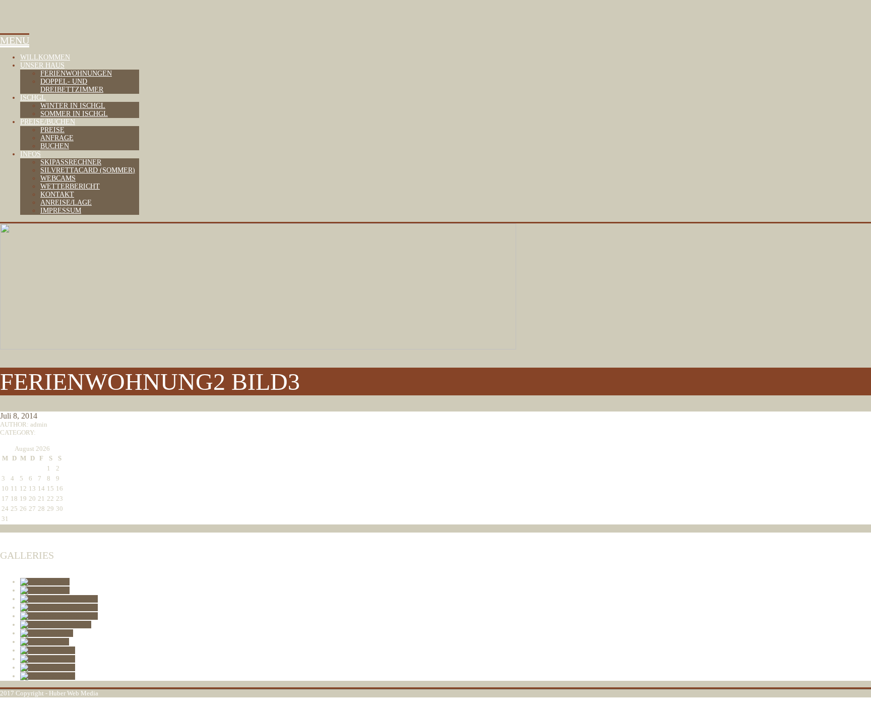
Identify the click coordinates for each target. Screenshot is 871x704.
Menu (14, 40)
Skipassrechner (70, 162)
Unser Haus (42, 65)
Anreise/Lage (66, 202)
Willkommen (45, 57)
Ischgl (33, 97)
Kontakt (57, 194)
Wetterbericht (70, 186)
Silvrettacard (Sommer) (87, 170)
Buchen (54, 146)
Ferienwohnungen (76, 73)
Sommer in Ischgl (74, 114)
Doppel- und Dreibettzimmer (71, 85)
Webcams (58, 178)
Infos (30, 154)
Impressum (60, 210)
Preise (52, 130)
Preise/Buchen (47, 122)
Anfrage (57, 138)
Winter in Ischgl (72, 105)
